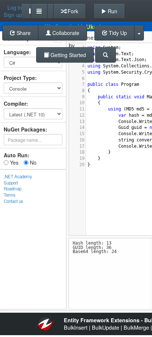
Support (11, 183)
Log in (14, 7)
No (32, 162)
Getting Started (67, 55)
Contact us (13, 201)
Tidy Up (117, 32)
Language (16, 52)
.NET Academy (18, 176)
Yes (13, 162)
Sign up (13, 14)
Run (111, 11)
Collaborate (65, 32)
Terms (9, 195)
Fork (72, 11)
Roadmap (12, 189)
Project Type (19, 77)
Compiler (15, 103)
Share (23, 32)
